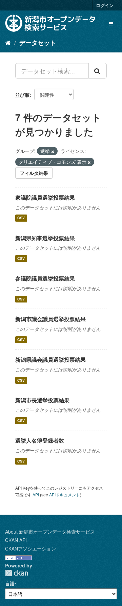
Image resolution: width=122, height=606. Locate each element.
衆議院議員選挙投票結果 (45, 197)
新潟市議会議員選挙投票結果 (50, 319)
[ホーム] (8, 42)
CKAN (16, 573)
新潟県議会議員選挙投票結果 (50, 359)
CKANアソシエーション (30, 548)
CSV (21, 218)
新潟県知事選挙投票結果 (45, 238)
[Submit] (97, 70)
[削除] (52, 151)
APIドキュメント (64, 494)
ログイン (105, 5)
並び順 (22, 94)
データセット (37, 42)
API (36, 494)
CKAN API (16, 540)
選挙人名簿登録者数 (39, 440)
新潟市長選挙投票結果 (42, 400)
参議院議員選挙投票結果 (45, 278)
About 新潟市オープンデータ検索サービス (50, 531)
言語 (10, 583)
